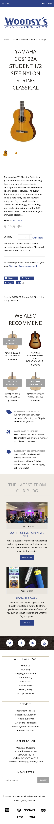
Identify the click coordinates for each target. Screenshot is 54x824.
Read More (27, 557)
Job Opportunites (25, 693)
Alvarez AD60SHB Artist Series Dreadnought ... (35, 356)
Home (7, 39)
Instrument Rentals (25, 710)
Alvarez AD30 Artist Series (12, 354)
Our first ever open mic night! (27, 534)
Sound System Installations (25, 726)
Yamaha (17, 220)
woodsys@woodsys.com (30, 761)
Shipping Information (25, 673)
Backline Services (25, 730)
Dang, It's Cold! (27, 597)
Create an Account (28, 266)
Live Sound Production (26, 722)
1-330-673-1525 (29, 758)
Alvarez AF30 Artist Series (12, 395)
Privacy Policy (25, 689)
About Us (25, 665)
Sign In (12, 266)
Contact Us (25, 681)
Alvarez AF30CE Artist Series (35, 395)
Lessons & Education (25, 714)
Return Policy (25, 677)
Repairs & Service (25, 718)
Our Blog (25, 669)
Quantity (8, 236)
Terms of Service (25, 685)
